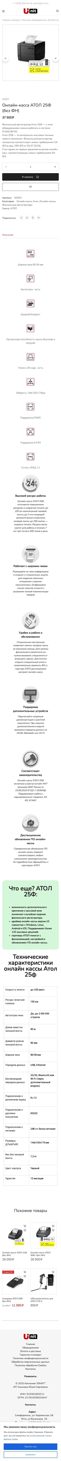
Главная (30, 1344)
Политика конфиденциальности (30, 1358)
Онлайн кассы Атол (27, 201)
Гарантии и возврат (30, 1354)
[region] (30, 1441)
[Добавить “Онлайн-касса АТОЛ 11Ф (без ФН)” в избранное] (25, 1230)
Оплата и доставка (30, 1351)
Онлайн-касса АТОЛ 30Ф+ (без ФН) (40, 1254)
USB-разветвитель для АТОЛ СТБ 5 (41, 1300)
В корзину (28, 177)
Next (55, 58)
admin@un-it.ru (40, 3)
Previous (5, 58)
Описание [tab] (7, 235)
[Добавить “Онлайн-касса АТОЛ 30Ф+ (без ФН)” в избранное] (53, 1230)
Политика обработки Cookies (30, 1365)
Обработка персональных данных (30, 1362)
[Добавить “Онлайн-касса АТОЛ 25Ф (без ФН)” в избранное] (30, 186)
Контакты (30, 1369)
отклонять (31, 1454)
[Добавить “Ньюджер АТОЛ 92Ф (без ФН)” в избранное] (25, 1276)
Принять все (30, 1446)
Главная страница (11, 20)
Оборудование (30, 1347)
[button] (25, 1226)
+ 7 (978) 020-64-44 (22, 3)
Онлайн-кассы (48, 201)
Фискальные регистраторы (17, 205)
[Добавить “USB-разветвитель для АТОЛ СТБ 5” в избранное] (53, 1276)
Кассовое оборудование (34, 20)
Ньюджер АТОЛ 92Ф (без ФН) (12, 1300)
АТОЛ (5, 99)
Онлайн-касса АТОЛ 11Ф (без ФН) (14, 1254)
